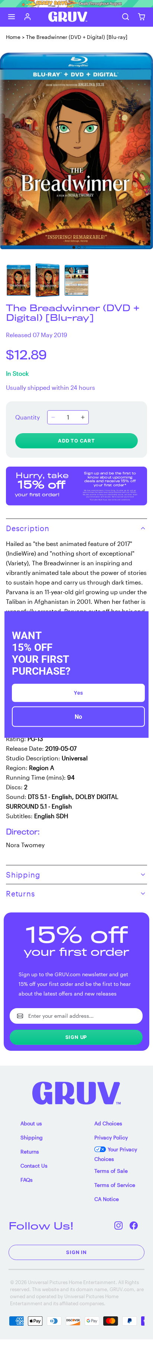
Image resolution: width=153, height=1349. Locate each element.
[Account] (28, 17)
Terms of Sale (111, 1171)
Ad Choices (108, 1123)
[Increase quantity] (83, 417)
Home (13, 37)
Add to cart (76, 441)
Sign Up (76, 1037)
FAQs (26, 1180)
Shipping (31, 1137)
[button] (12, 17)
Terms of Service (114, 1185)
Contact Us (34, 1165)
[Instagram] (118, 1225)
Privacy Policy (111, 1137)
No (78, 716)
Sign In (76, 1252)
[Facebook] (133, 1225)
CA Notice (106, 1199)
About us (31, 1123)
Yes (78, 693)
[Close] (140, 620)
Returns (29, 1151)
